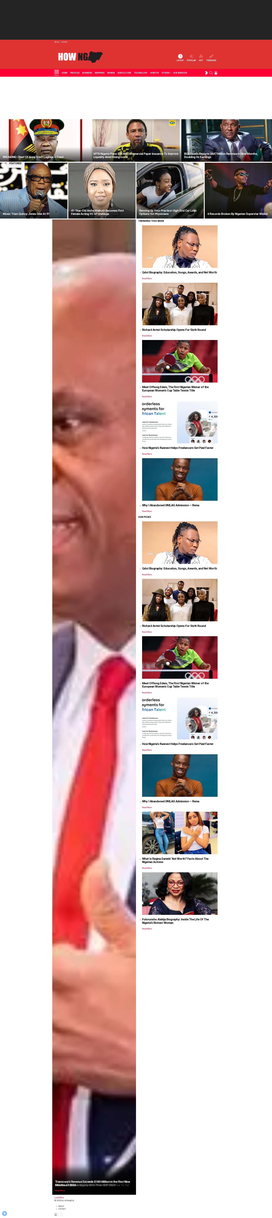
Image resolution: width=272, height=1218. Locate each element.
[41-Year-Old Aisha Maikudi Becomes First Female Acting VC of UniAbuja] (102, 191)
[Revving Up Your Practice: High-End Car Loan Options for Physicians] (170, 191)
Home (64, 73)
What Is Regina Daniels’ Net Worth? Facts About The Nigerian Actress (175, 860)
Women (111, 73)
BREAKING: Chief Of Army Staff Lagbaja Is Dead (33, 157)
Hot (201, 60)
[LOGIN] (216, 73)
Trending (211, 60)
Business (87, 73)
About (56, 42)
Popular (191, 60)
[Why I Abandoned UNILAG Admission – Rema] (180, 479)
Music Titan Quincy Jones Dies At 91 (26, 214)
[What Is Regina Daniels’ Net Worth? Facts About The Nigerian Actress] (180, 833)
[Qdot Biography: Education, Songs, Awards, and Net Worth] (180, 246)
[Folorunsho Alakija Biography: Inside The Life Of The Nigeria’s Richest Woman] (180, 893)
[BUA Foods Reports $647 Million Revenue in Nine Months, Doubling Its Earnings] (226, 140)
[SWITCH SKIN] (206, 73)
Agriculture (124, 73)
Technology (140, 73)
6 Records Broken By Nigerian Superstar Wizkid (238, 214)
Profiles (74, 73)
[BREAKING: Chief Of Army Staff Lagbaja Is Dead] (45, 140)
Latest (180, 60)
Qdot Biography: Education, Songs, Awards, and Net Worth (179, 272)
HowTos (154, 73)
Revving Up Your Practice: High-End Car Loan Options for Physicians (167, 212)
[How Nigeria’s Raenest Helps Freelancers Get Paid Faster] (180, 422)
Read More (60, 1190)
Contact (64, 42)
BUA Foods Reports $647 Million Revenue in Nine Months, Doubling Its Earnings (221, 155)
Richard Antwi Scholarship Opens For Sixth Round (174, 329)
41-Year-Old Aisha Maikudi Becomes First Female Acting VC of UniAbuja (97, 212)
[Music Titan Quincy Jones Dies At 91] (33, 191)
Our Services (180, 73)
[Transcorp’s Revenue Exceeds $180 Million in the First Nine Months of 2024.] (94, 707)
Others (165, 73)
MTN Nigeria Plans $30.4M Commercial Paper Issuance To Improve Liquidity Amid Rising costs (136, 155)
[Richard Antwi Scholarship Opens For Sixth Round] (180, 304)
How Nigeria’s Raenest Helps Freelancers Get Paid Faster (177, 448)
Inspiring (100, 73)
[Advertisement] (136, 20)
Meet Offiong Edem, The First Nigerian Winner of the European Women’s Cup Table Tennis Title (175, 388)
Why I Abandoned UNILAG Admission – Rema (170, 505)
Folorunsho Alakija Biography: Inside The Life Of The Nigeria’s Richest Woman (175, 921)
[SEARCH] (211, 73)
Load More (59, 1197)
